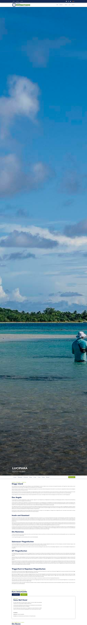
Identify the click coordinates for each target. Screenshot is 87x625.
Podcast (17, 1)
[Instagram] (68, 1)
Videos (14, 1)
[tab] (16, 594)
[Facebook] (66, 1)
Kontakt (22, 1)
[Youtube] (70, 1)
